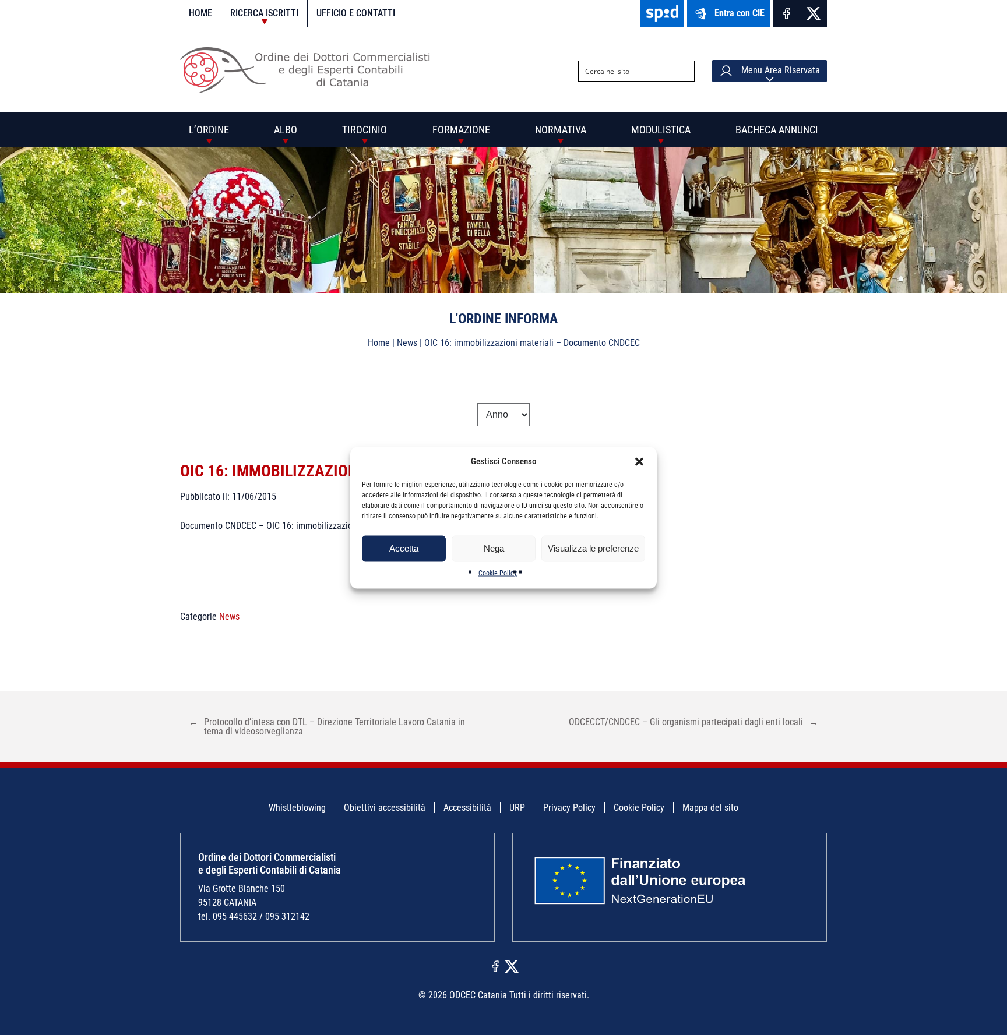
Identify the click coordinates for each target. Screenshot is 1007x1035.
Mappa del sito (710, 807)
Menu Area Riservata (779, 70)
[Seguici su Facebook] (786, 13)
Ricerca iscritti (264, 13)
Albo (285, 129)
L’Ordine (209, 129)
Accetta (403, 548)
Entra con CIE (739, 13)
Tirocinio (364, 129)
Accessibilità (467, 807)
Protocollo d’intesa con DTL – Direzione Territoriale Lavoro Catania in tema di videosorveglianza (327, 726)
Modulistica (661, 129)
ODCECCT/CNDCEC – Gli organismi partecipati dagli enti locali (693, 721)
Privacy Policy (569, 807)
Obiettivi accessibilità (384, 807)
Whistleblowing (297, 807)
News (407, 342)
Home (200, 13)
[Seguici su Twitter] (813, 13)
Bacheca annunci (776, 129)
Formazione (461, 129)
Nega (494, 548)
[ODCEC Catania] (309, 90)
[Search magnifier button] (684, 71)
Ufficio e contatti (355, 13)
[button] (639, 461)
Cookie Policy (497, 572)
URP (517, 807)
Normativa (560, 129)
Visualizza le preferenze (593, 548)
